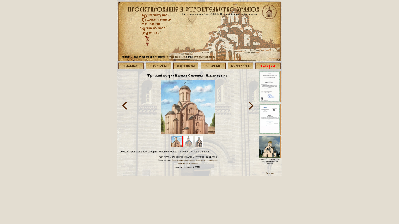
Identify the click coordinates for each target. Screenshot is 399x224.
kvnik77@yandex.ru (204, 56)
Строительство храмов (206, 160)
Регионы (270, 173)
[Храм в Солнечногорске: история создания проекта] (269, 147)
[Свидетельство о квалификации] (269, 86)
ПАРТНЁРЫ (186, 66)
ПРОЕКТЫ (158, 66)
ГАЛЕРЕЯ (268, 66)
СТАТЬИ (213, 66)
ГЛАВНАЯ (131, 66)
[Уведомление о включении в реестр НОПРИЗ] (269, 119)
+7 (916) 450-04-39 (175, 56)
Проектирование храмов (182, 160)
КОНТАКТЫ (240, 66)
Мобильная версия (188, 163)
